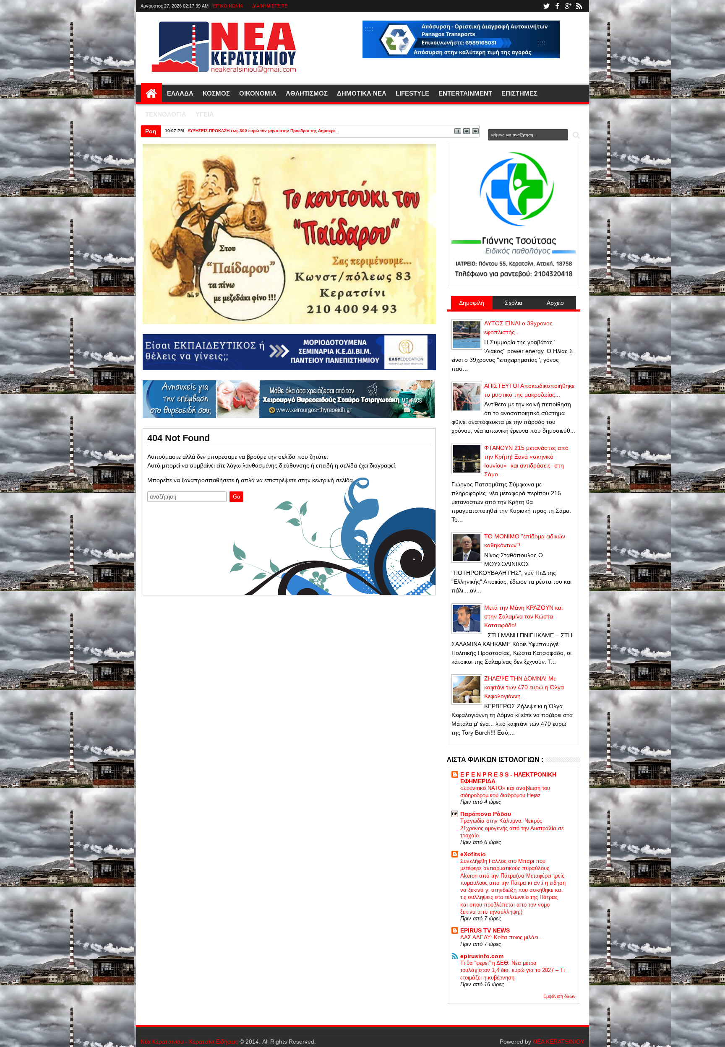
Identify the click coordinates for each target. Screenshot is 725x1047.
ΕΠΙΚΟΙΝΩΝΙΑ (228, 5)
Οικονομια (257, 93)
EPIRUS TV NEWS (485, 930)
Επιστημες (519, 93)
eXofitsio (473, 854)
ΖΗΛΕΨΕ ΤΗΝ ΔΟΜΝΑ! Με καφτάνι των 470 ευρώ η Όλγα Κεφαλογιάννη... (524, 687)
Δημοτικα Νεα (361, 93)
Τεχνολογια (165, 114)
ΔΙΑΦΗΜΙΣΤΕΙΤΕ (269, 5)
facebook (557, 6)
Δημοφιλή (471, 302)
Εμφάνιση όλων (559, 996)
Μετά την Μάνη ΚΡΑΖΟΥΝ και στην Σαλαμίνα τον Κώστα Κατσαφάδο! (523, 616)
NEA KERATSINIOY (558, 1041)
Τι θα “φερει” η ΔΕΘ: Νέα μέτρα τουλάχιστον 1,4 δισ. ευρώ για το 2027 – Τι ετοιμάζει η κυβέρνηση (512, 970)
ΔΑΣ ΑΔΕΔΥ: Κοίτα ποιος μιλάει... (501, 937)
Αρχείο (555, 302)
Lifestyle (412, 93)
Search (575, 135)
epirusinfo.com (481, 956)
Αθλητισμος (307, 93)
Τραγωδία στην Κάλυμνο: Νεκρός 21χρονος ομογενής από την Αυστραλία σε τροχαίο (512, 828)
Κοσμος (216, 93)
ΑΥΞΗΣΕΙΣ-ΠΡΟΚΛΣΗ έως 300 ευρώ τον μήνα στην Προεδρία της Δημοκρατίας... (267, 130)
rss (579, 6)
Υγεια (205, 114)
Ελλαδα (180, 93)
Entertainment (465, 93)
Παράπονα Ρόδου (485, 814)
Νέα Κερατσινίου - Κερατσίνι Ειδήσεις (189, 1041)
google (568, 6)
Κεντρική (151, 93)
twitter (546, 6)
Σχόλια (513, 302)
